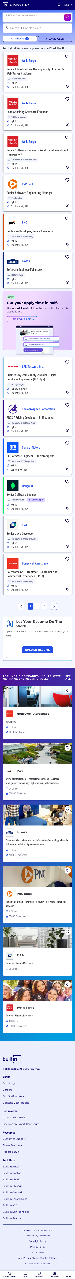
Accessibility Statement (37, 1235)
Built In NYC (10, 1205)
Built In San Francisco (16, 1211)
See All (68, 677)
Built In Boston (12, 1173)
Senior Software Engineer (22, 494)
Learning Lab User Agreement (37, 1230)
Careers (7, 1089)
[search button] (59, 5)
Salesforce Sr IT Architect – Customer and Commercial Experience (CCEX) (32, 574)
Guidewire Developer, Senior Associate (30, 231)
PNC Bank (24, 893)
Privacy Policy (37, 1246)
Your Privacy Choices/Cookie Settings (37, 1258)
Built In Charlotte (13, 1179)
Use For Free (21, 319)
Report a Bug (11, 1151)
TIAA (20, 955)
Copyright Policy (37, 1241)
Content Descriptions (16, 1102)
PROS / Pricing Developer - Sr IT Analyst (30, 417)
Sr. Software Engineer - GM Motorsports (30, 456)
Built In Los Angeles (15, 1198)
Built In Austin (11, 1166)
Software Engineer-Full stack (24, 269)
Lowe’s (22, 832)
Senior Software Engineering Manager (29, 192)
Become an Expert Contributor (21, 1124)
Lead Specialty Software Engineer (27, 111)
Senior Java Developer (20, 533)
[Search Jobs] (67, 17)
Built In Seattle (12, 1218)
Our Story (9, 1083)
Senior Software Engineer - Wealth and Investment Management (37, 152)
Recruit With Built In (15, 1117)
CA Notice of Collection (37, 1263)
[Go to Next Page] (54, 606)
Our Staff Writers (13, 1096)
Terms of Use (37, 1252)
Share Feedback (12, 1145)
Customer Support (14, 1138)
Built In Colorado (13, 1192)
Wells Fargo (25, 1007)
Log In (68, 4)
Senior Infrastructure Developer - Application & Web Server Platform (35, 71)
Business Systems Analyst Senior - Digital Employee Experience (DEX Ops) (32, 377)
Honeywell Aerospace (33, 713)
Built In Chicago (12, 1186)
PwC (20, 771)
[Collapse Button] (67, 86)
